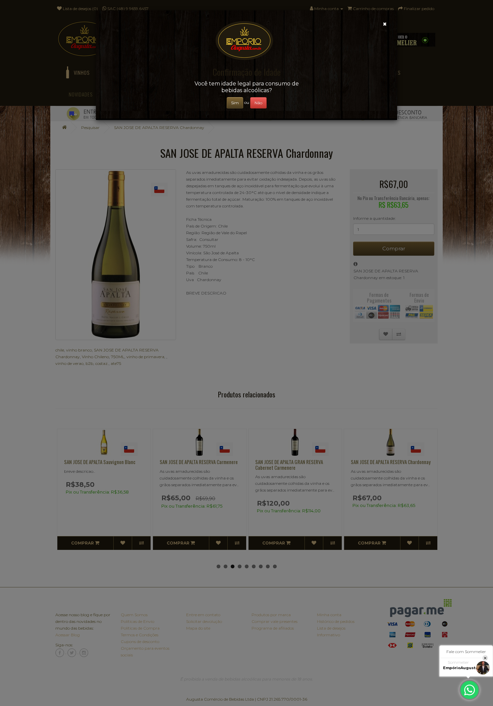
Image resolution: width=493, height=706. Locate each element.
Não (258, 102)
